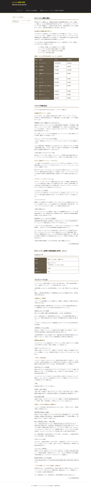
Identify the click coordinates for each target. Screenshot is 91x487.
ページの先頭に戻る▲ (73, 243)
